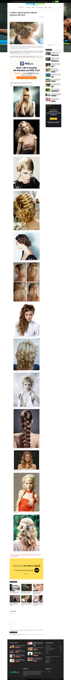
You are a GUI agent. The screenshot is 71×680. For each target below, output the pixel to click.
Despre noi (43, 679)
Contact (60, 679)
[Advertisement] (53, 25)
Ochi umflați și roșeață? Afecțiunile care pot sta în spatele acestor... (55, 99)
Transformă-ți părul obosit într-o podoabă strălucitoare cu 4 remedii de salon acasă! (38, 604)
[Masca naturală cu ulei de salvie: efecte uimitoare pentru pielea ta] (26, 587)
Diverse (46, 7)
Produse (50, 7)
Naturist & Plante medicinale (55, 55)
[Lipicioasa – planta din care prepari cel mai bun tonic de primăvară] (48, 90)
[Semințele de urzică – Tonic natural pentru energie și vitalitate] (48, 53)
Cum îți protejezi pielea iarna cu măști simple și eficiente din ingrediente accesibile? (37, 593)
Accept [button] (57, 1)
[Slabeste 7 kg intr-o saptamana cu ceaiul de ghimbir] (12, 646)
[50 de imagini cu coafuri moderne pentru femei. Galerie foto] (30, 653)
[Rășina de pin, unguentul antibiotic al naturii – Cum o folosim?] (48, 59)
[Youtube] (49, 672)
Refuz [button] (50, 1)
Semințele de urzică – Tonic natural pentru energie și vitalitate (55, 53)
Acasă (10, 10)
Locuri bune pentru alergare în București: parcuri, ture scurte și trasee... (56, 75)
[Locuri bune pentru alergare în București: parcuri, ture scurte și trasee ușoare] (48, 75)
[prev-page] (10, 607)
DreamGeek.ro (48, 661)
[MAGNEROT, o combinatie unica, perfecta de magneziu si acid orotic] (30, 643)
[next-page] (11, 607)
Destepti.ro (47, 660)
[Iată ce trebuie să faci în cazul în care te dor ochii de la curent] (30, 649)
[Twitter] (13, 19)
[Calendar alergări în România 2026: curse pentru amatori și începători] (48, 85)
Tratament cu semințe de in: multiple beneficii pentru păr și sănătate (14, 604)
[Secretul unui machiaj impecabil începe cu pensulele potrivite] (15, 587)
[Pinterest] (15, 19)
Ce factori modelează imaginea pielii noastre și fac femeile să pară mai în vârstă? (26, 604)
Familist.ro (47, 662)
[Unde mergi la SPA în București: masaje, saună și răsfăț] (48, 80)
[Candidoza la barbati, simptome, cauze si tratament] (12, 651)
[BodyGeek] (35, 3)
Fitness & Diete (21, 7)
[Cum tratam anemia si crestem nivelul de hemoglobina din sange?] (30, 659)
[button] (60, 7)
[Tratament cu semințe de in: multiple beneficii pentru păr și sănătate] (15, 598)
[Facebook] (11, 19)
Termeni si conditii (47, 679)
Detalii (53, 1)
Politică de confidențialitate (54, 679)
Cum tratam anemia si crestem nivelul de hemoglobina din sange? (38, 659)
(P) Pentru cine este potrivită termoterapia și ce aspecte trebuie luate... (55, 64)
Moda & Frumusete (39, 7)
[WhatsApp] (17, 19)
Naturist (33, 7)
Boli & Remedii (27, 7)
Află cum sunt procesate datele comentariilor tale (34, 634)
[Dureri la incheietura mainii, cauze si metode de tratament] (12, 660)
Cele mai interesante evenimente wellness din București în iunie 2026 (55, 69)
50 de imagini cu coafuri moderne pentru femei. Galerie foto (38, 653)
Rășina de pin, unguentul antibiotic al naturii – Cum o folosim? (55, 59)
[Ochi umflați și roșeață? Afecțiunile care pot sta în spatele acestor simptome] (48, 99)
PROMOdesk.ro (48, 657)
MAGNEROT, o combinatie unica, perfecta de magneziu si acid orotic (38, 643)
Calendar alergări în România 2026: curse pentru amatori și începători (56, 84)
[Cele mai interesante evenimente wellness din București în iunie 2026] (48, 70)
